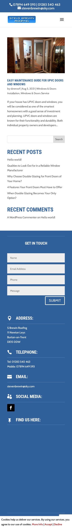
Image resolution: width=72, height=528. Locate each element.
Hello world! (14, 159)
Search (59, 139)
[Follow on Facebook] (11, 407)
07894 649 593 (24, 5)
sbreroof (15, 88)
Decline (58, 524)
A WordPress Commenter (22, 217)
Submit (55, 300)
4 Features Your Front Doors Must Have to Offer (34, 187)
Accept (48, 524)
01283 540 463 (49, 5)
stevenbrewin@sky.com (21, 386)
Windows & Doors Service (35, 93)
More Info (37, 524)
